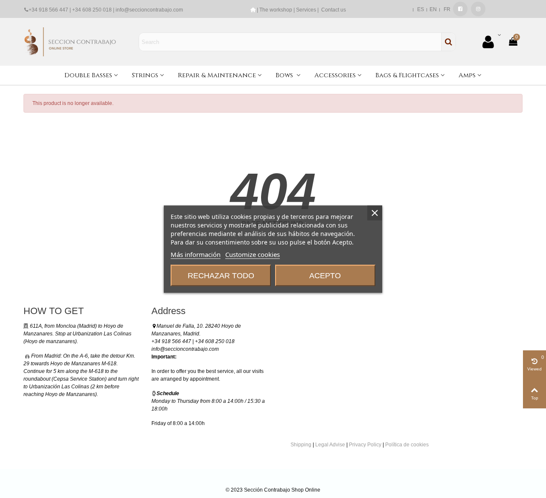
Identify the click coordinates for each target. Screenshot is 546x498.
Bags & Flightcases (407, 75)
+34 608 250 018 (92, 10)
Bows (285, 75)
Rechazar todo (221, 275)
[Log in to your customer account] (491, 42)
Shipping (300, 445)
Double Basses (88, 75)
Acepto (325, 275)
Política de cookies (407, 445)
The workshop (275, 10)
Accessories (335, 75)
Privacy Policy (365, 445)
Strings (145, 75)
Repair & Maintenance (217, 75)
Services (306, 10)
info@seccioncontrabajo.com (149, 10)
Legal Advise (330, 445)
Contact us (333, 10)
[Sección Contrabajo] (70, 41)
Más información (196, 254)
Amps (467, 75)
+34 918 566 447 (48, 10)
